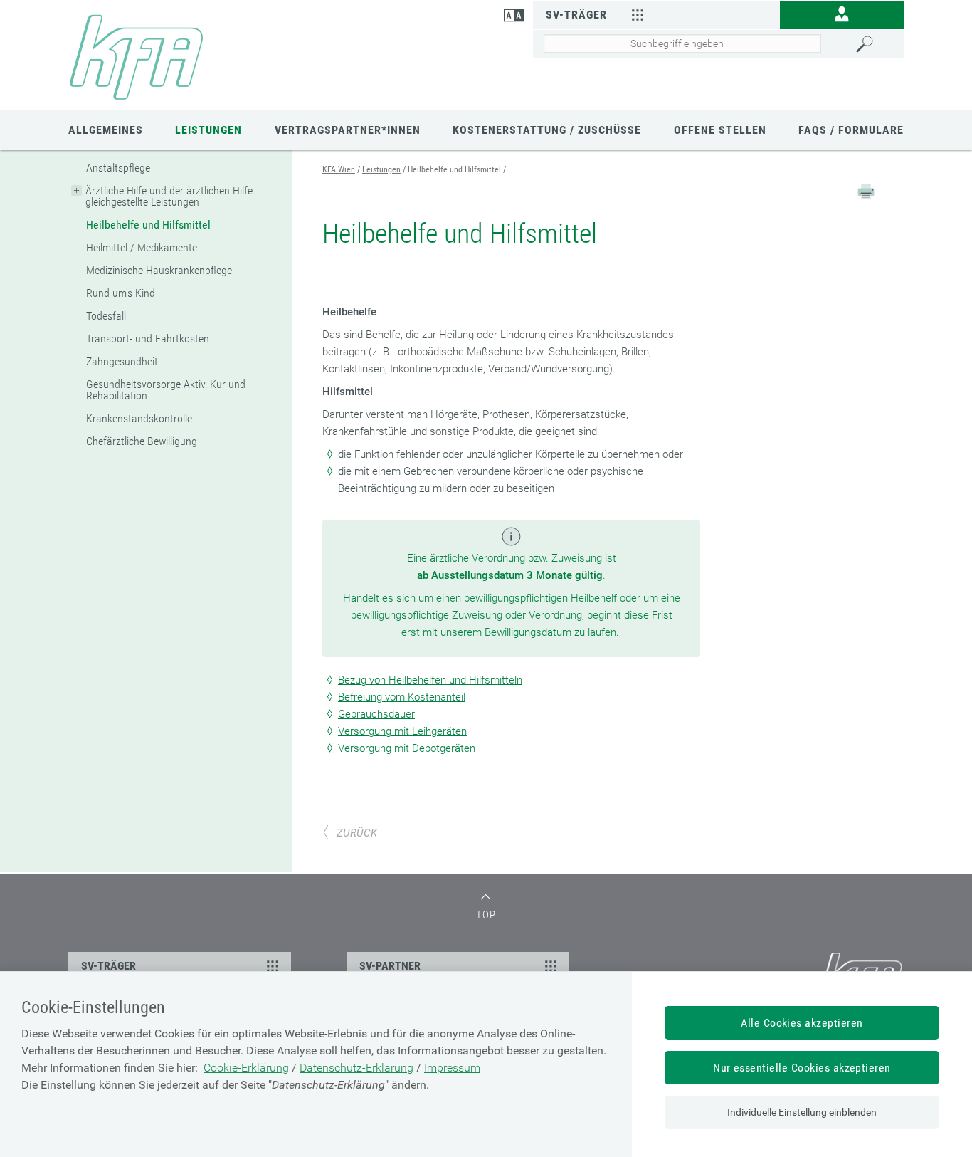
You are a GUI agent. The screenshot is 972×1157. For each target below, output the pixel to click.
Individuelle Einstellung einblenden (802, 1112)
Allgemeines (105, 130)
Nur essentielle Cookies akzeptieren (802, 1067)
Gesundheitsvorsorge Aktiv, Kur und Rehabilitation (165, 389)
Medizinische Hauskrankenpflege (159, 270)
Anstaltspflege (118, 167)
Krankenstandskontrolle (139, 418)
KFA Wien (338, 169)
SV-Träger (576, 14)
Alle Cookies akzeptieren (802, 1023)
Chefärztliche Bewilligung (141, 441)
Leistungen (208, 130)
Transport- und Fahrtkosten (147, 338)
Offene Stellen (720, 130)
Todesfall (106, 316)
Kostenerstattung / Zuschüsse (547, 130)
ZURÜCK (357, 833)
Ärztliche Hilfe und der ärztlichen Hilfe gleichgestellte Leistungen (169, 196)
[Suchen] (876, 44)
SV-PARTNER (390, 966)
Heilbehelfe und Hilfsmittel (148, 224)
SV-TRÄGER (108, 966)
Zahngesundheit (122, 361)
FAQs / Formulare (851, 130)
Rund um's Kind (120, 293)
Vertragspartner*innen (348, 130)
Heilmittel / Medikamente (141, 247)
